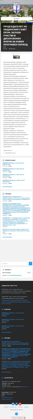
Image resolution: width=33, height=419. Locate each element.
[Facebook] (16, 404)
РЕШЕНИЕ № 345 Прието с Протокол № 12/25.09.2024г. (13, 175)
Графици (26, 407)
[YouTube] (20, 404)
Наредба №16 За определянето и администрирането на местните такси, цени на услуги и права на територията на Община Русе (16, 198)
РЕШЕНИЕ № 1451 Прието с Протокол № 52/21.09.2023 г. (14, 181)
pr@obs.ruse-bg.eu (7, 399)
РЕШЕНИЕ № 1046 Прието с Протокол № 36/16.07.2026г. (13, 326)
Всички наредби (7, 237)
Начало (5, 48)
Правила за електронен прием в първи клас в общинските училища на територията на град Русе (16, 231)
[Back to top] (16, 413)
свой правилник (7, 303)
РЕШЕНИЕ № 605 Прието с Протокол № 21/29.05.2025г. (13, 169)
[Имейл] (13, 404)
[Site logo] (16, 14)
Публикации (12, 48)
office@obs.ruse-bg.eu (7, 397)
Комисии (20, 407)
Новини (14, 153)
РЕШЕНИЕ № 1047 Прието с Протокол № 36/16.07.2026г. (13, 320)
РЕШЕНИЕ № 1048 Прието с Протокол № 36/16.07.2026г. (13, 313)
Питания (6, 407)
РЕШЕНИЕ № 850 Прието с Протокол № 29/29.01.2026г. (13, 163)
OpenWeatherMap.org (15, 275)
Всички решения (7, 186)
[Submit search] (30, 263)
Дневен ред (13, 407)
